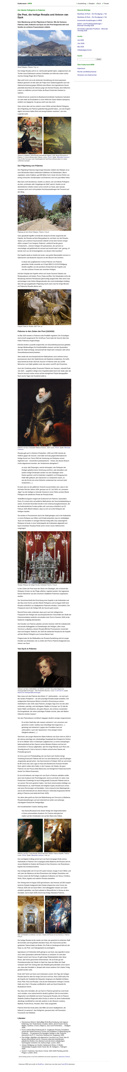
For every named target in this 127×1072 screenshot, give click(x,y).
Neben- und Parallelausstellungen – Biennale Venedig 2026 (90, 24)
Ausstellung (82, 3)
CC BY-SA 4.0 (59, 690)
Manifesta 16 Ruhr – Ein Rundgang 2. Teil (92, 17)
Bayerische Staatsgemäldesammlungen (29, 692)
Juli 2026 (80, 40)
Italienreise (62, 1056)
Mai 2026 (80, 47)
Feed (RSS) (64, 1064)
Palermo (67, 1056)
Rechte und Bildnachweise (86, 72)
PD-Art (50, 157)
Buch (99, 3)
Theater (106, 3)
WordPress (41, 1064)
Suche (79, 56)
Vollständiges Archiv (84, 50)
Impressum (81, 68)
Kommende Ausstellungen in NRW (89, 20)
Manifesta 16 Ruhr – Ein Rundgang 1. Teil (92, 14)
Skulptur (92, 3)
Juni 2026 (80, 43)
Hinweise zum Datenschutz (87, 75)
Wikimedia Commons (63, 157)
